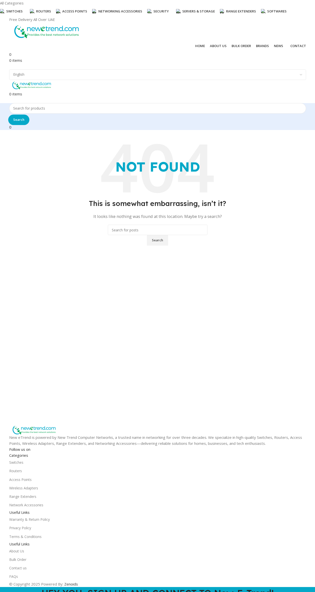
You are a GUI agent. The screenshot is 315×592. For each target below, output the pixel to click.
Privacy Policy (20, 528)
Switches (16, 462)
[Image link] (34, 429)
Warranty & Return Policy (29, 519)
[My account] (10, 66)
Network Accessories (26, 505)
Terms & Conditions (25, 536)
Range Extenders (22, 496)
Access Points (20, 479)
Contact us (18, 568)
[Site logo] (46, 31)
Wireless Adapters (23, 488)
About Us (16, 551)
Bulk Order (17, 559)
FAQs (13, 576)
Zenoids (71, 584)
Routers (15, 470)
